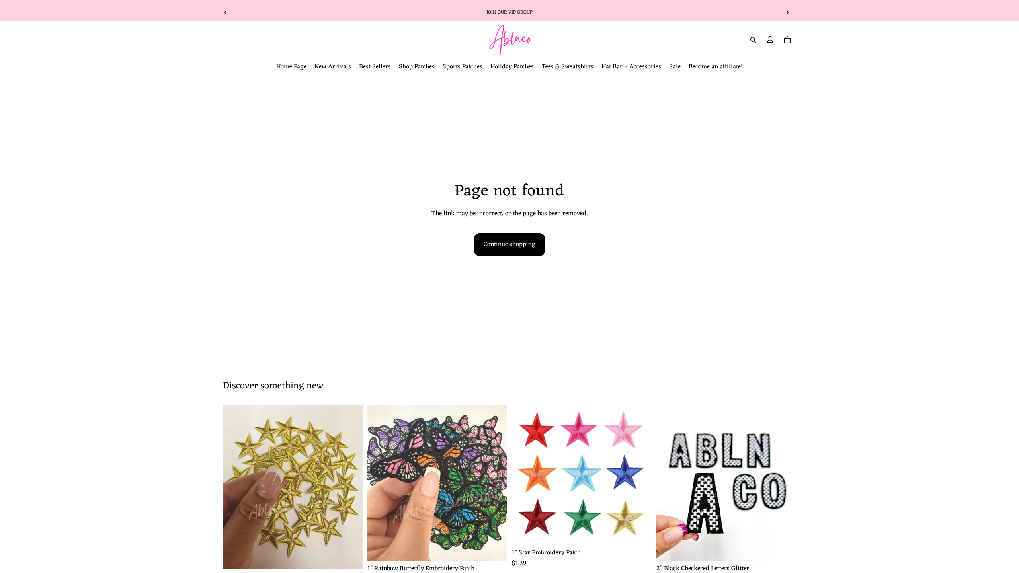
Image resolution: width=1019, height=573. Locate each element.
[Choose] (495, 548)
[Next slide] (787, 12)
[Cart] (787, 40)
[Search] (753, 40)
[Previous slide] (225, 12)
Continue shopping (509, 244)
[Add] (350, 557)
